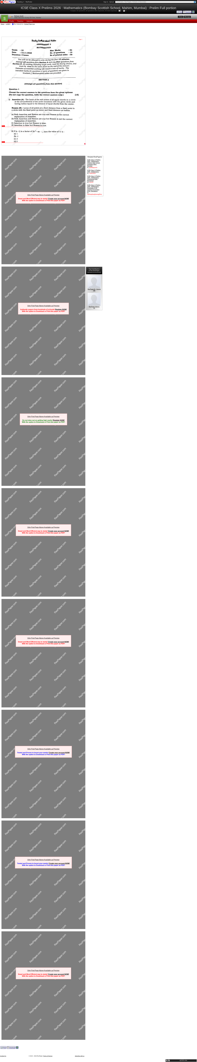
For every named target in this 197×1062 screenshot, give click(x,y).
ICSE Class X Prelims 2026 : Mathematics (93, 171)
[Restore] (167, 1060)
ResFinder (29, 2)
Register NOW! (61, 309)
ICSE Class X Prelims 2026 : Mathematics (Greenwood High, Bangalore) (93, 178)
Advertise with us (79, 1056)
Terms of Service (47, 1056)
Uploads (29, 21)
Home (2, 24)
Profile (11, 21)
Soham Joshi (18, 16)
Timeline (20, 21)
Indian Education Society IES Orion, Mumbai (27, 17)
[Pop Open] (169, 1060)
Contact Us (3, 1056)
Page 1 (80, 39)
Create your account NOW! (58, 199)
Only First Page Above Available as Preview (43, 195)
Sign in (106, 2)
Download (188, 12)
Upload (111, 2)
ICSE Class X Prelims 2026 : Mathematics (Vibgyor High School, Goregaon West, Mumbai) (93, 163)
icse (33, 24)
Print (180, 12)
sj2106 (8, 24)
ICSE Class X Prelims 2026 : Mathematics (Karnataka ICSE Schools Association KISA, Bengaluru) (93, 188)
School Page (28, 24)
